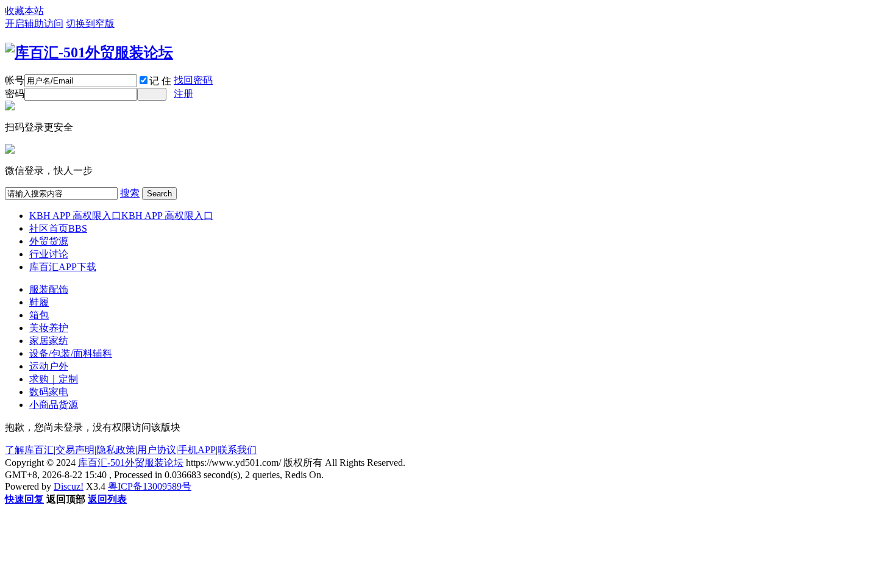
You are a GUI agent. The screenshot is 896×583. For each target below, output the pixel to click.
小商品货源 (53, 404)
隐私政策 (115, 450)
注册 (183, 93)
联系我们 (237, 450)
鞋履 (39, 302)
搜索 (130, 193)
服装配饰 (48, 289)
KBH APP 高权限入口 (121, 215)
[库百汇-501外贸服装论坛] (89, 52)
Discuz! (69, 486)
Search (159, 193)
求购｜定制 (53, 379)
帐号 (14, 80)
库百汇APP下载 (62, 267)
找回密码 (193, 80)
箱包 (39, 315)
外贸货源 (48, 241)
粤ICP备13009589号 (149, 486)
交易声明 (74, 450)
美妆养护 (48, 328)
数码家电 (48, 392)
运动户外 (48, 366)
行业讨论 (48, 254)
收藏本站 (24, 10)
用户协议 (156, 450)
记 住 (160, 81)
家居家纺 (48, 340)
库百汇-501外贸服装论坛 (130, 462)
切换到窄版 (90, 23)
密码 (14, 93)
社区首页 (58, 228)
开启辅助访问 (34, 23)
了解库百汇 (29, 450)
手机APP (197, 450)
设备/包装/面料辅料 (70, 353)
